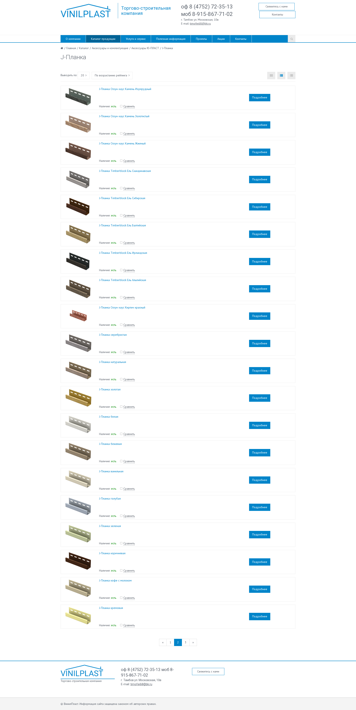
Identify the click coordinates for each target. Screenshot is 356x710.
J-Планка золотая (110, 389)
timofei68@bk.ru (200, 23)
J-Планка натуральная (112, 362)
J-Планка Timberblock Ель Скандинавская (125, 171)
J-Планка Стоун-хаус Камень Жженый (122, 143)
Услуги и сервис (136, 39)
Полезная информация (170, 39)
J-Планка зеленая (110, 526)
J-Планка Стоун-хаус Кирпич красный (122, 307)
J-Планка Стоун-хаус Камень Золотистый (124, 116)
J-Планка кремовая (111, 608)
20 (82, 75)
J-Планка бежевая (110, 444)
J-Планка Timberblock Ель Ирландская (123, 253)
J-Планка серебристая (113, 335)
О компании (73, 39)
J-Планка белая (108, 416)
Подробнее (259, 97)
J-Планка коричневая (112, 553)
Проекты (201, 39)
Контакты (277, 14)
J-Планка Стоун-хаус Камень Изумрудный (125, 89)
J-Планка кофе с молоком (115, 580)
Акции (221, 39)
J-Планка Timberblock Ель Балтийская (122, 225)
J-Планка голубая (110, 498)
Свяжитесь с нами (277, 6)
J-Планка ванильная (111, 471)
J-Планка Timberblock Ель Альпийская (122, 280)
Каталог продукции (103, 39)
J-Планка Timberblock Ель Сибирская (122, 198)
